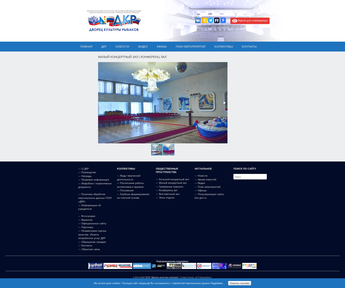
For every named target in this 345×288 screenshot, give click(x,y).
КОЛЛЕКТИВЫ (223, 46)
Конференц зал (168, 190)
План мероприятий (209, 186)
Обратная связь (90, 249)
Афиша (202, 190)
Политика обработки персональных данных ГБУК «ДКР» (95, 198)
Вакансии (87, 219)
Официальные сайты (93, 223)
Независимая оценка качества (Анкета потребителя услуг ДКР (92, 234)
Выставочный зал (169, 194)
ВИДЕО (143, 46)
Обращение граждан (93, 241)
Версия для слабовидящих (252, 20)
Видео (201, 183)
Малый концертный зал (173, 182)
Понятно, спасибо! (239, 283)
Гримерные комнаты (171, 186)
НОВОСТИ (122, 46)
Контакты (86, 245)
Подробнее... (218, 283)
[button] (224, 103)
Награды (86, 176)
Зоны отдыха (166, 197)
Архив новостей (207, 179)
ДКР (104, 46)
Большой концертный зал (174, 179)
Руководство (88, 172)
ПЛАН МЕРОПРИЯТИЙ (190, 46)
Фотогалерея (88, 216)
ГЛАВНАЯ (86, 46)
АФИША (162, 46)
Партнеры (87, 227)
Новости (203, 175)
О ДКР (85, 168)
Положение (127, 190)
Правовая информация (95, 179)
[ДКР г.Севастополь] (113, 21)
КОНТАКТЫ (249, 46)
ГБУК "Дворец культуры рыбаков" (162, 277)
